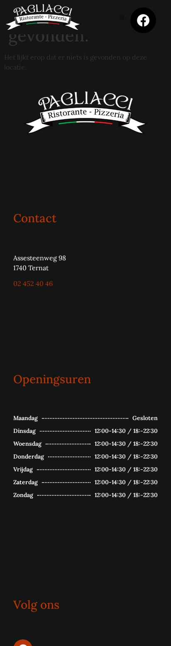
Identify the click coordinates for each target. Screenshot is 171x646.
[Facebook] (143, 20)
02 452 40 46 (33, 283)
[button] (122, 17)
